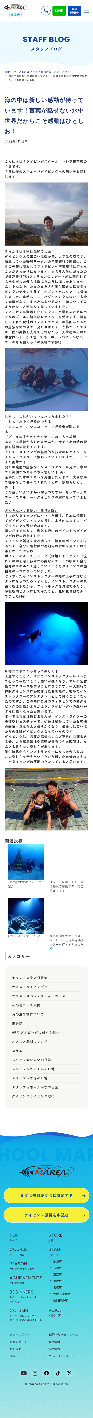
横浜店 (57, 1281)
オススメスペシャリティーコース (39, 996)
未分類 (17, 1023)
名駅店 (57, 1287)
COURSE (18, 1251)
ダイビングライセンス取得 (33, 1096)
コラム (17, 1050)
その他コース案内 (26, 1005)
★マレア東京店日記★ (30, 977)
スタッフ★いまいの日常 (31, 1059)
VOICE (55, 1312)
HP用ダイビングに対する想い (36, 1032)
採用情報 (54, 1349)
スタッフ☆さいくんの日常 (33, 1068)
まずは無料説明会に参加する (46, 1195)
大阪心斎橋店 (62, 1294)
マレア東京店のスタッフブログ (51, 71)
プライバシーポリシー (63, 1356)
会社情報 (54, 1342)
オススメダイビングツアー (33, 986)
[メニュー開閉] (86, 11)
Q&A (13, 1356)
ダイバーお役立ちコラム (23, 1315)
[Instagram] (35, 1373)
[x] (69, 1373)
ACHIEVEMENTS (26, 1280)
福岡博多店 (60, 1300)
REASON (22, 1266)
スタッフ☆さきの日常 (30, 1078)
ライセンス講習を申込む (46, 1215)
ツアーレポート (20, 1334)
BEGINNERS (23, 1296)
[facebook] (46, 1373)
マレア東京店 (21, 71)
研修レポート (18, 1342)
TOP (7, 71)
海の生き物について (28, 1014)
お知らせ (15, 1349)
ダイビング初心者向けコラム (26, 1320)
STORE (55, 1237)
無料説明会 (74, 11)
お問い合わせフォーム (63, 1334)
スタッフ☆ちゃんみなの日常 (35, 1087)
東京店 (57, 1274)
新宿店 (57, 1268)
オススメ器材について (30, 1041)
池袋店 (57, 1261)
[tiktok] (58, 1373)
